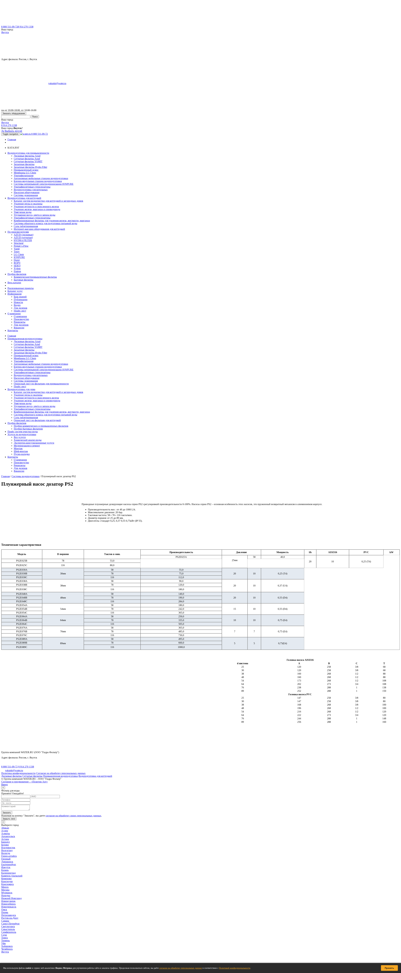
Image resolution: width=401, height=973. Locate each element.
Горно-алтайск (9, 856)
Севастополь (8, 929)
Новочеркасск (8, 906)
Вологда (5, 853)
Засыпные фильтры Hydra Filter (30, 167)
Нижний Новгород (11, 898)
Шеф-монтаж (21, 451)
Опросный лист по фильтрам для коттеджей (37, 420)
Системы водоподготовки (25, 476)
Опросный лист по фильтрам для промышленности (41, 383)
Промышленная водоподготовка (25, 338)
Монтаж (18, 448)
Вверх (4, 784)
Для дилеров (20, 308)
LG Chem (19, 254)
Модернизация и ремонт (27, 445)
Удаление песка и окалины (28, 203)
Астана (5, 839)
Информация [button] (14, 294)
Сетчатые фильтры (32, 776)
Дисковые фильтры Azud (27, 155)
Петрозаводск (8, 915)
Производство (21, 319)
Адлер (4, 830)
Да (2, 131)
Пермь (4, 912)
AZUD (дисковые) (23, 234)
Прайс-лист (20, 310)
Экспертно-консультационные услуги (34, 443)
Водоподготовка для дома (21, 389)
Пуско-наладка (22, 454)
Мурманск (6, 892)
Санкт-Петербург (10, 923)
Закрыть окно (9, 819)
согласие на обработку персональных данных (180, 968)
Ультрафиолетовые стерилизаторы (32, 186)
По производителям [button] (18, 232)
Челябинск (7, 949)
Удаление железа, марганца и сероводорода (37, 209)
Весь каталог (14, 282)
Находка (5, 895)
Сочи (4, 935)
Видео (17, 305)
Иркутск (5, 867)
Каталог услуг (15, 291)
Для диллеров (21, 324)
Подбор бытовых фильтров (28, 428)
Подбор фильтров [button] (17, 274)
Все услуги (20, 437)
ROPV (17, 263)
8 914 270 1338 (25, 26)
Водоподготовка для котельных (31, 189)
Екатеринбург (8, 864)
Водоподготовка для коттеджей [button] (24, 198)
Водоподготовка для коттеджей (95, 776)
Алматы (5, 833)
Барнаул (5, 842)
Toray (17, 251)
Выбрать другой (13, 131)
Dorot (17, 260)
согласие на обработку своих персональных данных (73, 815)
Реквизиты (19, 322)
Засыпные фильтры (24, 164)
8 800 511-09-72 (9, 26)
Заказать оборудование (14, 113)
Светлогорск (8, 926)
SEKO (17, 265)
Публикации (20, 299)
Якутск (5, 32)
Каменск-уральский (11, 875)
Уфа (3, 943)
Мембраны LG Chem (25, 172)
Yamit (17, 248)
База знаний (20, 296)
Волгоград (7, 850)
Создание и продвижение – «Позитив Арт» (24, 781)
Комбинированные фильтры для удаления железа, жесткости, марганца (52, 220)
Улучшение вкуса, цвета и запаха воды (34, 215)
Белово (5, 844)
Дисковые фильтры (11, 776)
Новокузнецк (8, 901)
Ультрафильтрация (23, 175)
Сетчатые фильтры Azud (27, 158)
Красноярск (7, 884)
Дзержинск (7, 861)
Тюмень (5, 940)
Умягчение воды (22, 212)
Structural (18, 243)
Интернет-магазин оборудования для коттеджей (39, 229)
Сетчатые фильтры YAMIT (28, 161)
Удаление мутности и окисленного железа (36, 206)
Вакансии (19, 327)
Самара (5, 920)
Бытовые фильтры (23, 279)
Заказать (7, 812)
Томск (4, 937)
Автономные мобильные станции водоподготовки (41, 178)
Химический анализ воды (28, 440)
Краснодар (7, 881)
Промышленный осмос (26, 170)
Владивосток (8, 847)
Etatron (17, 271)
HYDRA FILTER (23, 240)
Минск (5, 887)
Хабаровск (7, 946)
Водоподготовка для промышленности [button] (28, 153)
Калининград (8, 873)
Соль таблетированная (26, 226)
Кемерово (6, 878)
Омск (4, 909)
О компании (20, 316)
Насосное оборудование (26, 192)
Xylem (17, 268)
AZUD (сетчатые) (23, 237)
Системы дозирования (26, 195)
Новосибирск (8, 904)
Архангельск (8, 836)
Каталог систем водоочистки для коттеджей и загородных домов (48, 201)
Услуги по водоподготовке (22, 434)
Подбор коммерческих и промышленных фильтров (41, 426)
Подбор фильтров (17, 423)
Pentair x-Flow (21, 246)
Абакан (5, 828)
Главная (12, 139)
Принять (389, 968)
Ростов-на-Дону (9, 918)
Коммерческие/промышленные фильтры (35, 277)
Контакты (13, 330)
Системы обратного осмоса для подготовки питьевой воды (45, 223)
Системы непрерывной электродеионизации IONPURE (43, 184)
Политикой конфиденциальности (234, 968)
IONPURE (19, 257)
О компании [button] (14, 313)
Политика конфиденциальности (18, 773)
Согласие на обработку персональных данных (61, 773)
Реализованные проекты (21, 288)
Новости (18, 302)
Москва (5, 889)
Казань (5, 870)
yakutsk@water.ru (57, 83)
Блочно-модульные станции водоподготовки (38, 181)
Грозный (5, 858)
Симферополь (8, 932)
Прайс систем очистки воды (23, 431)
